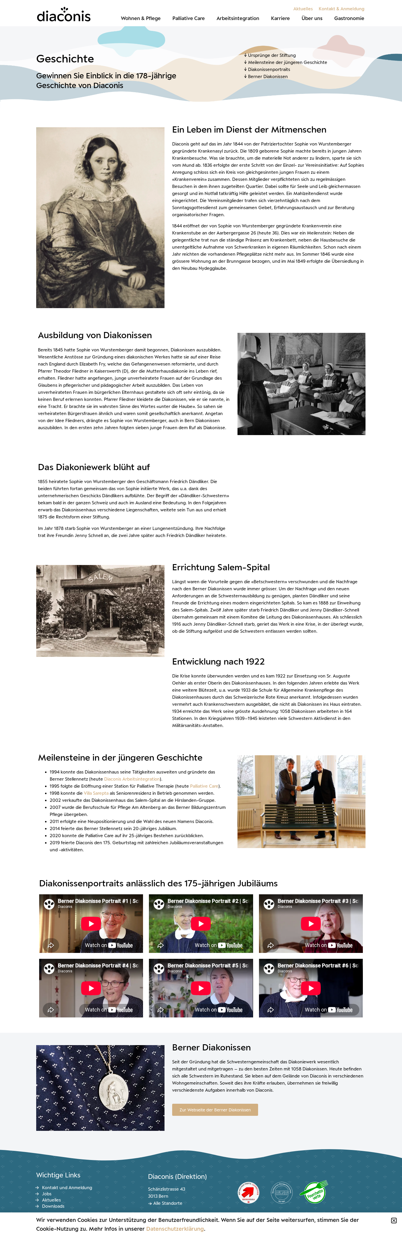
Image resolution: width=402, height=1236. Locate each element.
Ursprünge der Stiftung (272, 55)
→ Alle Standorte (165, 1203)
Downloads (53, 1206)
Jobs (47, 1193)
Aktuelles (303, 8)
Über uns (312, 18)
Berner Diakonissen (268, 76)
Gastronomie (349, 18)
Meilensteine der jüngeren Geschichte (287, 62)
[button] (394, 1220)
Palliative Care (188, 18)
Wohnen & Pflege (141, 18)
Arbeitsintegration (238, 18)
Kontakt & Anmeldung (341, 8)
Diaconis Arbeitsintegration (132, 778)
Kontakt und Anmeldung (67, 1187)
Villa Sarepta (96, 793)
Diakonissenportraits (269, 69)
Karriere (280, 18)
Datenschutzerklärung (175, 1228)
